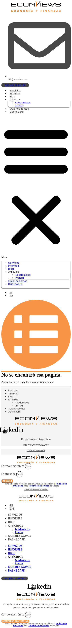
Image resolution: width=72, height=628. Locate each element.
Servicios (15, 90)
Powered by (36, 451)
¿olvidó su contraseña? (36, 489)
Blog (12, 96)
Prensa (19, 105)
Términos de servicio (38, 486)
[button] (36, 187)
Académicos (22, 102)
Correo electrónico (13, 466)
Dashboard (17, 111)
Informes (15, 93)
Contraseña (8, 474)
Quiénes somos (19, 108)
